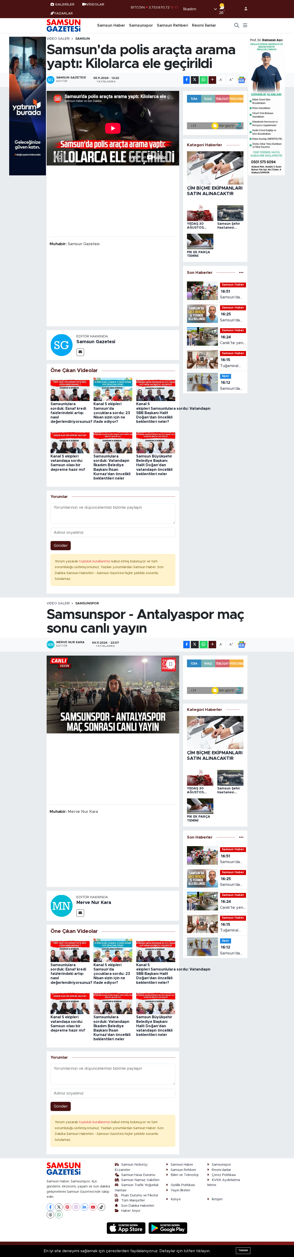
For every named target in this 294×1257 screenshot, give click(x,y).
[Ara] (236, 25)
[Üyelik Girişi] (243, 9)
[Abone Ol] (242, 80)
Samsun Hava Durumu (138, 1175)
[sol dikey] (27, 106)
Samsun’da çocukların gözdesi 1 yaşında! (230, 294)
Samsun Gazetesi (95, 342)
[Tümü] (241, 273)
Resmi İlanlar (204, 25)
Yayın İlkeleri (180, 1190)
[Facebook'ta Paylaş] (186, 80)
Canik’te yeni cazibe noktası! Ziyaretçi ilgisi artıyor (232, 340)
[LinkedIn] (84, 1207)
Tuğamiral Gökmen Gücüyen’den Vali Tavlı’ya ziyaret (232, 363)
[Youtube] (93, 1207)
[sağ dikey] (266, 106)
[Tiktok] (101, 1207)
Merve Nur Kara (93, 902)
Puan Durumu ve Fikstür (139, 1195)
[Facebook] (50, 1207)
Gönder (61, 545)
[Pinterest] (67, 1207)
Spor (225, 376)
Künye (176, 1199)
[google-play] (168, 1228)
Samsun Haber (111, 25)
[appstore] (127, 1228)
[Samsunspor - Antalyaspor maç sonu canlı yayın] (113, 694)
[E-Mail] (80, 352)
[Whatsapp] (59, 1214)
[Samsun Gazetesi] (62, 345)
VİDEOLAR (95, 4)
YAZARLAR (63, 13)
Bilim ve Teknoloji (184, 1175)
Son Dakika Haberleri (137, 1205)
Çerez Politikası (224, 1175)
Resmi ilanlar (221, 1170)
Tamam (243, 1250)
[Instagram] (76, 1207)
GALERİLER (64, 4)
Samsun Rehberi (172, 25)
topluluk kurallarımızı (95, 561)
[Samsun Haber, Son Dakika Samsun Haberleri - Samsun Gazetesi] (64, 25)
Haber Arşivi (130, 1210)
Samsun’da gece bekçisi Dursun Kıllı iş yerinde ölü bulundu (232, 317)
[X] (59, 1207)
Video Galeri (58, 38)
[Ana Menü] (245, 25)
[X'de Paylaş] (195, 80)
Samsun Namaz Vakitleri (140, 1180)
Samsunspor (141, 25)
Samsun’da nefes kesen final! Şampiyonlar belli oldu (231, 386)
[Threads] (50, 1214)
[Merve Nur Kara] (62, 906)
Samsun (82, 38)
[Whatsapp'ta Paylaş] (204, 80)
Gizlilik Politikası (183, 1185)
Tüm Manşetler (133, 1200)
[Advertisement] (113, 200)
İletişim (217, 1199)
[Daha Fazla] (212, 80)
